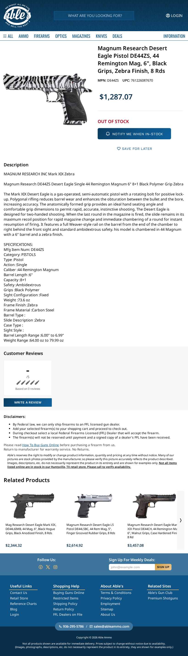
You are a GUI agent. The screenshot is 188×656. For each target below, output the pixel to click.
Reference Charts (23, 603)
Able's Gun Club (160, 592)
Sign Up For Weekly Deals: (132, 559)
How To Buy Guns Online (40, 445)
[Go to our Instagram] (55, 567)
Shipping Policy (65, 603)
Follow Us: (46, 559)
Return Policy (63, 609)
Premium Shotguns (163, 598)
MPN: (102, 80)
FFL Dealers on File (67, 614)
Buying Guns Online (68, 592)
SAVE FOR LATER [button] (137, 149)
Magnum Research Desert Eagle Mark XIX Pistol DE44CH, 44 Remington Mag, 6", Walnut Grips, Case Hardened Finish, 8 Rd (154, 531)
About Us (108, 614)
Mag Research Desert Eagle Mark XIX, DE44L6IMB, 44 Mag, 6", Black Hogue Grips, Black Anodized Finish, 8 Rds (31, 529)
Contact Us (18, 592)
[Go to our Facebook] (40, 567)
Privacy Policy (111, 598)
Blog (13, 609)
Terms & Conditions (116, 592)
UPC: (126, 80)
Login (14, 614)
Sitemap (107, 609)
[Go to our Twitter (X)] (48, 567)
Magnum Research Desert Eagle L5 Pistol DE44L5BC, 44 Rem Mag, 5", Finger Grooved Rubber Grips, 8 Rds (90, 529)
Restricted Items (65, 598)
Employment (110, 603)
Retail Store (19, 598)
